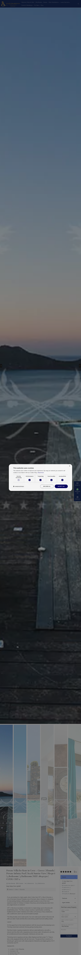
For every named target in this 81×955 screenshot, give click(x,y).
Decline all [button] (47, 486)
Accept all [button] (61, 486)
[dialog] (40, 477)
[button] (18, 486)
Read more (41, 472)
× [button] (69, 466)
